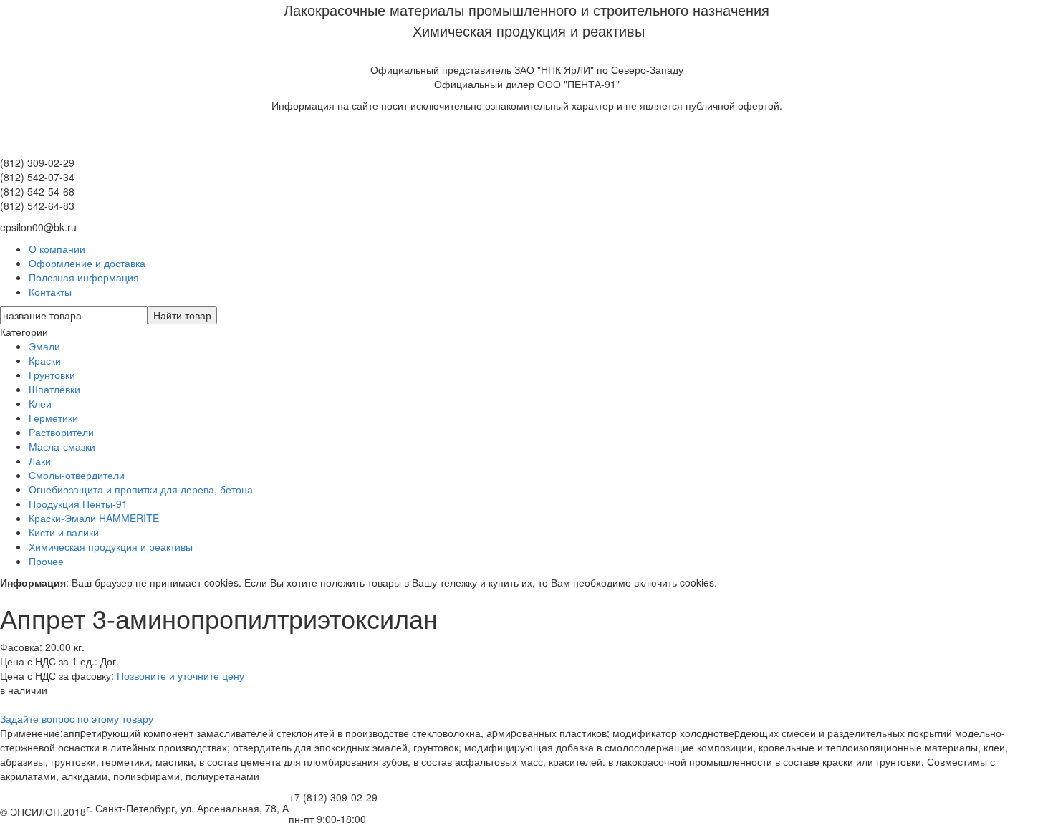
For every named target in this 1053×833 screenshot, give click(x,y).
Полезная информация (84, 277)
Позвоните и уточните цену (180, 675)
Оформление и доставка (87, 263)
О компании (57, 248)
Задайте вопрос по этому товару (76, 718)
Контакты (50, 291)
